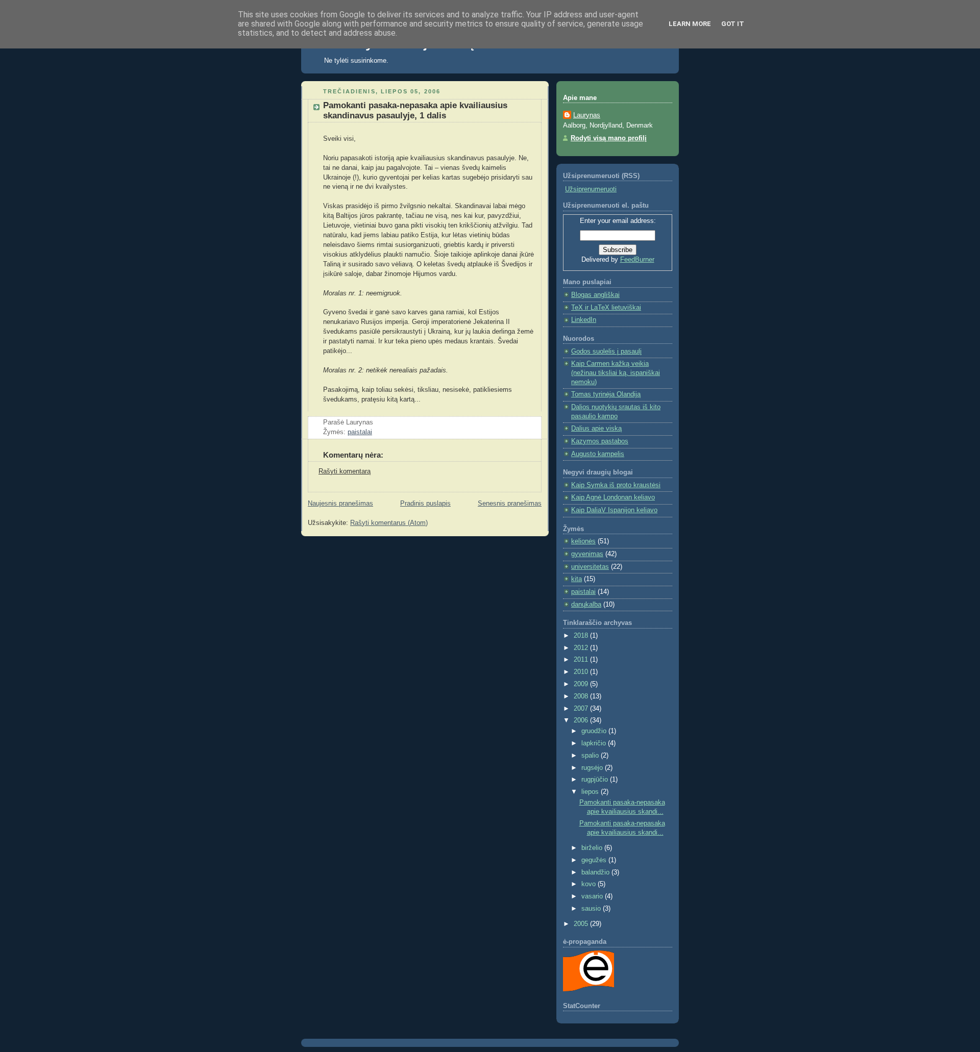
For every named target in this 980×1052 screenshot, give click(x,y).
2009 (582, 684)
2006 (582, 720)
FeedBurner (637, 259)
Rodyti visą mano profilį (609, 138)
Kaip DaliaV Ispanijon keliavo (614, 510)
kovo (589, 884)
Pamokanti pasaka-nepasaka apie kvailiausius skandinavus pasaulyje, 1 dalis (415, 110)
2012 (582, 648)
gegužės (594, 860)
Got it (732, 24)
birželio (592, 847)
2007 (582, 708)
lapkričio (594, 743)
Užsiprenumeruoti (591, 189)
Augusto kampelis (597, 454)
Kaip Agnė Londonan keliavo (613, 497)
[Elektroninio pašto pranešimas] (376, 422)
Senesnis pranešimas (510, 503)
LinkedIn (583, 319)
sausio (592, 908)
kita (576, 579)
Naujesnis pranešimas (340, 503)
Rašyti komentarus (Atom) (389, 523)
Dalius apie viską (596, 428)
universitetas (590, 566)
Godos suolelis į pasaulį (606, 351)
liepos (591, 791)
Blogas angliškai (595, 294)
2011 (582, 659)
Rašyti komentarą (344, 471)
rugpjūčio (595, 779)
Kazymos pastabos (599, 441)
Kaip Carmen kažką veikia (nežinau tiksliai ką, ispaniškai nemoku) (615, 372)
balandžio (596, 872)
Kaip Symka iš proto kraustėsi (615, 485)
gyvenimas (587, 554)
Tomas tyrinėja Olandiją (606, 394)
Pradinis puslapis (425, 503)
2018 (582, 635)
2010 (582, 671)
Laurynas (586, 115)
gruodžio (594, 731)
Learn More (690, 24)
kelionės (583, 541)
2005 (582, 924)
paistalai (360, 432)
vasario (593, 896)
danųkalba (586, 604)
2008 (582, 696)
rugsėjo (593, 767)
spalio (591, 755)
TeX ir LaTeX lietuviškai (606, 307)
